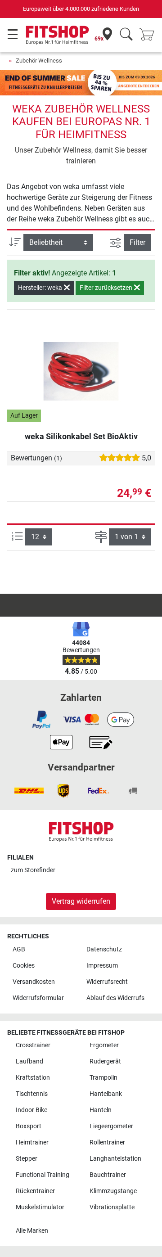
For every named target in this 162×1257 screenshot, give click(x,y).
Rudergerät (105, 1061)
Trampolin (103, 1077)
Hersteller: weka (40, 287)
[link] (41, 719)
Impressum (102, 965)
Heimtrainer (32, 1142)
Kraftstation (33, 1077)
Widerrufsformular (38, 998)
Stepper (26, 1158)
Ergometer (104, 1045)
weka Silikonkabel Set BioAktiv (81, 436)
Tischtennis (32, 1094)
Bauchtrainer (108, 1175)
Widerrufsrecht (107, 982)
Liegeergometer (111, 1126)
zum (33, 870)
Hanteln (101, 1110)
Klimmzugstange (113, 1191)
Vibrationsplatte (112, 1207)
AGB (19, 949)
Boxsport (28, 1126)
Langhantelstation (115, 1158)
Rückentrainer (35, 1191)
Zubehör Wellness (39, 60)
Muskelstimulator (40, 1207)
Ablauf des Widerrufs (115, 998)
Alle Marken (32, 1230)
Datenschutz (104, 949)
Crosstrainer (33, 1045)
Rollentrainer (107, 1142)
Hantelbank (106, 1094)
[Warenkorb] (149, 34)
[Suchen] (126, 35)
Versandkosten (34, 982)
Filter (137, 242)
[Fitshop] (57, 34)
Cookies (24, 965)
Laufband (29, 1061)
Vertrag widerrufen (81, 901)
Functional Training (42, 1175)
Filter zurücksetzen (107, 287)
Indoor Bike (31, 1110)
